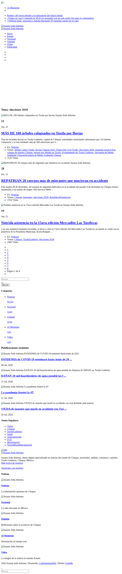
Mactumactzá (13, 442)
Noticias (15, 147)
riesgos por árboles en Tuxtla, (48, 152)
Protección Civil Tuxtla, (67, 150)
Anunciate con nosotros (12, 468)
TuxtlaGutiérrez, (31, 239)
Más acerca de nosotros (12, 463)
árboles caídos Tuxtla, (24, 150)
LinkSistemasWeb (47, 563)
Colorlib (69, 563)
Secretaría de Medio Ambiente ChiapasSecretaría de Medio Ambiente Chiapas (60, 153)
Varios (10, 426)
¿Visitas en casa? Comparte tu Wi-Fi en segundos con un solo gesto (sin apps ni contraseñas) (50, 18)
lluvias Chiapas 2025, (45, 150)
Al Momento (7, 535)
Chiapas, (18, 197)
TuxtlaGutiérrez (14, 431)
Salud (9, 434)
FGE (9, 439)
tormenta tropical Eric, (105, 150)
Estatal (10, 36)
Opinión (11, 41)
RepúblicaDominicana (60, 197)
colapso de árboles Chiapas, (20, 152)
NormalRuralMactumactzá (19, 445)
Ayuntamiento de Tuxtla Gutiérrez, (78, 152)
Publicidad (12, 47)
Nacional (11, 39)
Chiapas (11, 429)
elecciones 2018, (87, 150)
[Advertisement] (61, 84)
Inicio (9, 33)
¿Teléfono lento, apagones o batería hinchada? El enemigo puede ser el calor (43, 21)
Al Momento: (13, 8)
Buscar (5, 285)
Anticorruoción (14, 437)
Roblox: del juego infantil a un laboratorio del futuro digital (34, 15)
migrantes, (28, 197)
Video (10, 44)
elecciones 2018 (46, 239)
